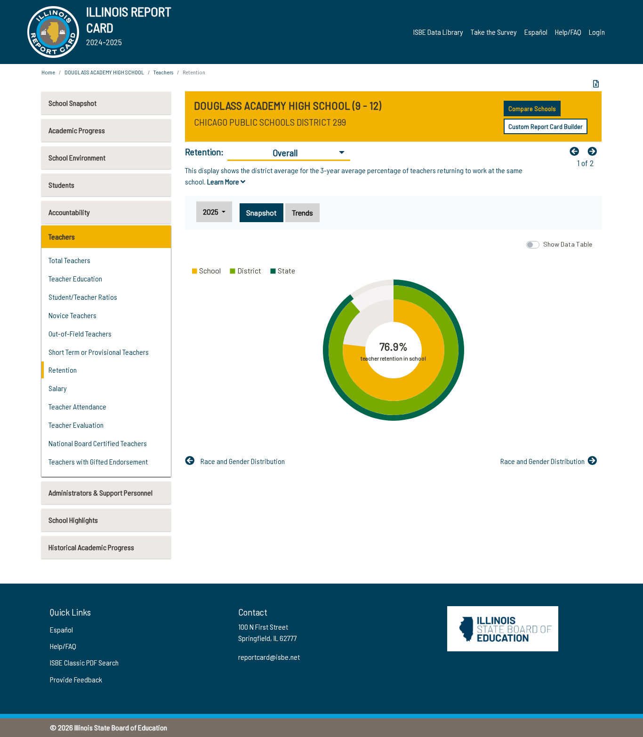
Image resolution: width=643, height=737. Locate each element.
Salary (57, 388)
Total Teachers (69, 260)
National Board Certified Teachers (97, 443)
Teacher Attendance (77, 406)
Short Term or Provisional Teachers (98, 351)
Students (61, 184)
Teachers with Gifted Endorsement (98, 461)
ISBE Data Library (438, 31)
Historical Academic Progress (91, 547)
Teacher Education (75, 278)
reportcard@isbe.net (269, 656)
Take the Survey (494, 31)
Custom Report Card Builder (545, 126)
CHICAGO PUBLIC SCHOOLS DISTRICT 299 (270, 122)
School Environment (76, 157)
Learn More (224, 181)
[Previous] (577, 151)
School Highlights (73, 519)
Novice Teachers (72, 315)
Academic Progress (76, 130)
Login (597, 31)
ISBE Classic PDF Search (84, 662)
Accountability (69, 212)
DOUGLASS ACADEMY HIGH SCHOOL (104, 72)
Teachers (61, 236)
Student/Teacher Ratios (82, 296)
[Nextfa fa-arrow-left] (594, 151)
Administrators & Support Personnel (100, 492)
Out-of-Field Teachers (80, 333)
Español (535, 31)
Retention (62, 369)
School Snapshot (72, 102)
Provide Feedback (76, 679)
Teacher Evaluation (76, 424)
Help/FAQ (568, 31)
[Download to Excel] (596, 83)
